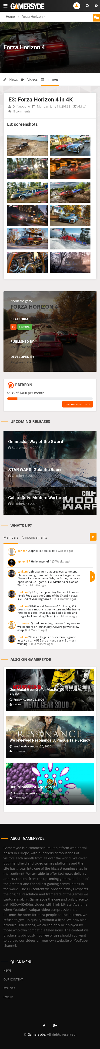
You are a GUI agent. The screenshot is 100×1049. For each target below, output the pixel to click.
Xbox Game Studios (24, 347)
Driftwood (19, 106)
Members (10, 537)
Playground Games (23, 362)
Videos (32, 79)
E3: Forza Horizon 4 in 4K (40, 99)
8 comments (21, 111)
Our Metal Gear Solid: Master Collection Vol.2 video (48, 691)
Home (10, 16)
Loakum (22, 571)
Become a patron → (77, 404)
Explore (9, 988)
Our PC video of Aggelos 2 (32, 787)
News (13, 79)
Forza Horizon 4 (34, 306)
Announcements (34, 537)
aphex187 (23, 561)
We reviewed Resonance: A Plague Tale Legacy (50, 740)
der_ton (22, 551)
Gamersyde (36, 1034)
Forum (8, 997)
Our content (13, 979)
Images (53, 79)
